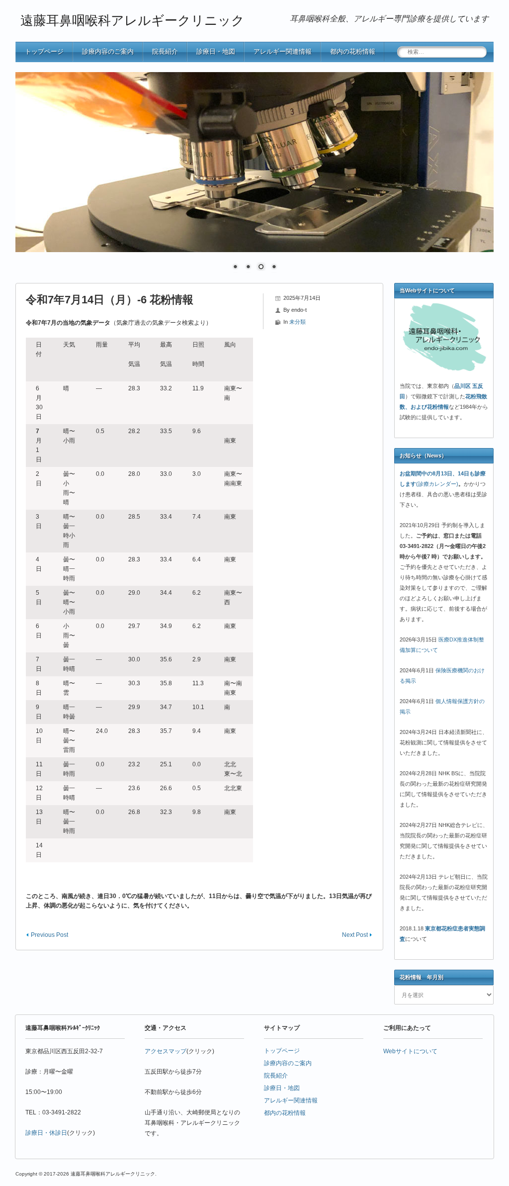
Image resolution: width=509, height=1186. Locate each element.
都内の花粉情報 (352, 51)
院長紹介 (165, 51)
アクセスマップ (165, 1051)
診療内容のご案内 (108, 51)
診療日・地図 (215, 51)
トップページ (44, 51)
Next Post (355, 934)
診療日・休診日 (46, 1132)
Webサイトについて (410, 1051)
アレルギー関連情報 (283, 51)
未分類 (297, 322)
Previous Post (49, 934)
